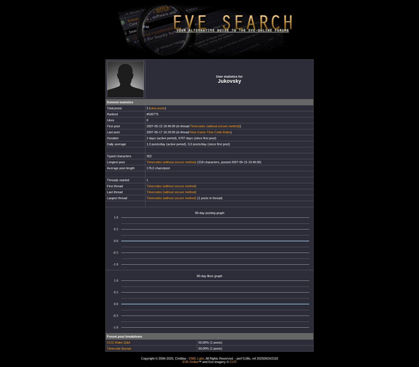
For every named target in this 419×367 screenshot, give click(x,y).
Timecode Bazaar (119, 348)
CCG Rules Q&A (118, 342)
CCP (233, 362)
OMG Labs (196, 358)
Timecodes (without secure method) (215, 126)
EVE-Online (190, 362)
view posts (157, 108)
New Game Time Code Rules (210, 132)
